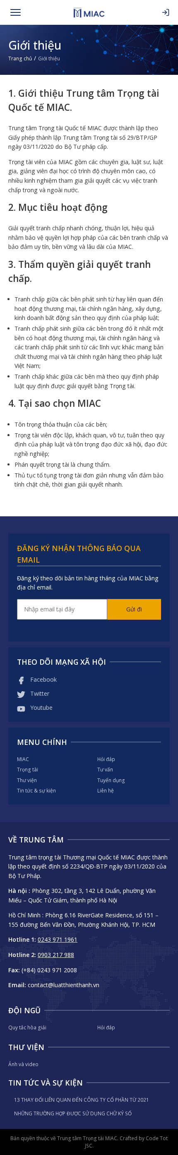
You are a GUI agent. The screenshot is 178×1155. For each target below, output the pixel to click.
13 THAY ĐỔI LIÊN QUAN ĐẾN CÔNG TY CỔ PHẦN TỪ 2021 (81, 1099)
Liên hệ (105, 790)
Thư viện (27, 780)
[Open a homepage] (89, 12)
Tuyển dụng (111, 780)
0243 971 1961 (57, 939)
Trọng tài (27, 769)
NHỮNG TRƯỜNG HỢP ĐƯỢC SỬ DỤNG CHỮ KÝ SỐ (73, 1113)
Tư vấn (105, 769)
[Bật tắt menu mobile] (15, 12)
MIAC (23, 759)
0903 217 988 (56, 955)
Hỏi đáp (106, 759)
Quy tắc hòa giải (27, 1027)
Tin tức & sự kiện (36, 790)
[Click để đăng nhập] (165, 12)
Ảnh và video (23, 1064)
